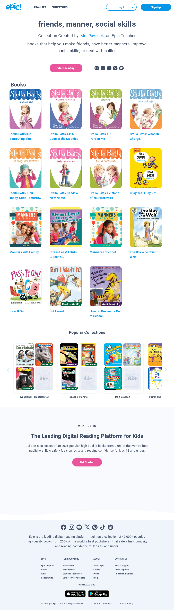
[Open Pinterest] (95, 527)
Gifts (43, 574)
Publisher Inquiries (124, 574)
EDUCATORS (59, 7)
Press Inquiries (122, 570)
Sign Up (156, 7)
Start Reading (66, 68)
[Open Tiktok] (102, 527)
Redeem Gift (47, 578)
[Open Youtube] (79, 527)
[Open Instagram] (71, 527)
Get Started (87, 462)
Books (44, 570)
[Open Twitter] (87, 527)
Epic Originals (47, 565)
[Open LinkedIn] (110, 527)
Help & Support (122, 565)
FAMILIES (40, 7)
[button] (34, 367)
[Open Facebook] (63, 527)
